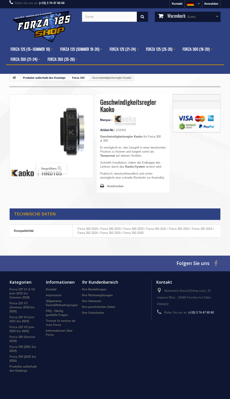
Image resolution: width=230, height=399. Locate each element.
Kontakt (177, 3)
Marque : (106, 120)
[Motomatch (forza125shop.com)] (42, 26)
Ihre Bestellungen (94, 289)
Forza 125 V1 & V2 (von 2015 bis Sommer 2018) (22, 293)
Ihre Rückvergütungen (97, 295)
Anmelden (211, 3)
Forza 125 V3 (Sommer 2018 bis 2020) (22, 307)
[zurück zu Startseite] (14, 78)
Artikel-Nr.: (107, 130)
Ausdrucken (115, 186)
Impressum (54, 295)
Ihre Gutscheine (93, 312)
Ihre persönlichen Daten (98, 307)
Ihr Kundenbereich (100, 282)
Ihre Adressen (91, 301)
